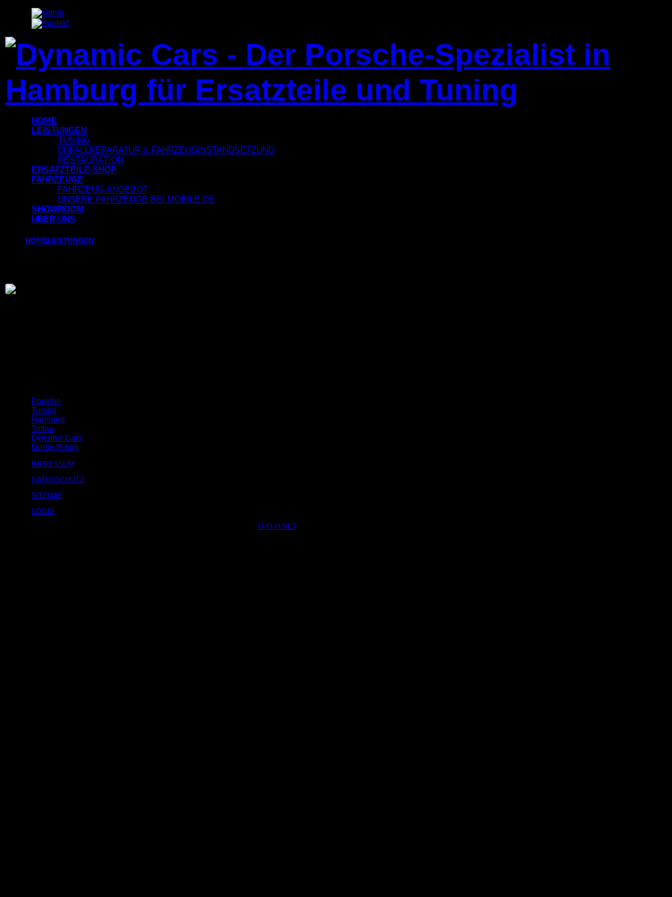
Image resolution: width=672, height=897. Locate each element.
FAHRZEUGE (57, 180)
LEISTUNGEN (59, 130)
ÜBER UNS (53, 219)
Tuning (44, 410)
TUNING (74, 140)
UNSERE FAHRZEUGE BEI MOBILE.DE (136, 199)
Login (43, 511)
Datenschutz (58, 479)
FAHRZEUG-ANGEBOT (103, 189)
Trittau (43, 428)
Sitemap (47, 495)
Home (36, 240)
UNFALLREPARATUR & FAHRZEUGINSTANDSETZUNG (166, 150)
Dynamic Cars (57, 438)
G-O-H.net (277, 526)
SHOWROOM (58, 209)
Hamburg (48, 419)
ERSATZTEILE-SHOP (74, 170)
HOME (44, 120)
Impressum (53, 464)
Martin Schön (55, 447)
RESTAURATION (90, 160)
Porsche (46, 401)
